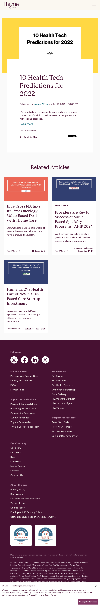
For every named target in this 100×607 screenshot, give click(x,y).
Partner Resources (62, 431)
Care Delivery (59, 394)
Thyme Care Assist (20, 422)
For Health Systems (62, 385)
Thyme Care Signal (62, 403)
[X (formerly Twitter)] (45, 360)
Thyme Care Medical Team (24, 426)
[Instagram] (14, 360)
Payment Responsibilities (23, 404)
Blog (12, 457)
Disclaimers (16, 494)
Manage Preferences (88, 602)
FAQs (13, 385)
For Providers (59, 380)
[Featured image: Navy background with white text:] (26, 272)
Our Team (15, 452)
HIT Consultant (38, 251)
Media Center (17, 466)
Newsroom (16, 461)
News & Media (30, 130)
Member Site (17, 389)
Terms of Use (17, 503)
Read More (12, 251)
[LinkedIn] (35, 360)
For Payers (57, 376)
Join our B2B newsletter (65, 435)
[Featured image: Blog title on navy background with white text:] (74, 189)
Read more (26, 124)
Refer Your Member (62, 426)
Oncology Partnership (64, 389)
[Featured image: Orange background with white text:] (26, 189)
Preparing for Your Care (23, 408)
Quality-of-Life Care (21, 380)
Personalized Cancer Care (24, 376)
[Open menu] (94, 5)
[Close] (96, 586)
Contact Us (16, 475)
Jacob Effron (41, 104)
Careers (14, 470)
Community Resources (22, 413)
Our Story (15, 447)
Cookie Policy (17, 507)
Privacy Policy (17, 489)
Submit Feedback (19, 417)
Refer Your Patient (61, 422)
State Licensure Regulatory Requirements (33, 516)
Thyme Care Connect (63, 398)
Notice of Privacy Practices (25, 498)
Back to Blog (31, 136)
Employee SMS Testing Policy (26, 512)
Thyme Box (58, 407)
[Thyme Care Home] (11, 5)
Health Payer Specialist (34, 329)
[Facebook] (24, 360)
